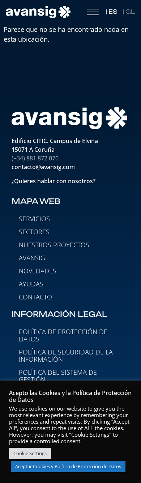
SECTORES (34, 231)
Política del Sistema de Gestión (58, 376)
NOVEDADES (37, 270)
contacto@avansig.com (43, 167)
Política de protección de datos (63, 335)
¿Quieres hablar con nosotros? (54, 181)
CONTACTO (35, 297)
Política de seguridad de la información (66, 356)
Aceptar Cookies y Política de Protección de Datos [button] (68, 466)
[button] (93, 14)
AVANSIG (32, 257)
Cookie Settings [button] (30, 453)
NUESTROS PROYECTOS (54, 244)
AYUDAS (31, 284)
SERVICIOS (34, 218)
